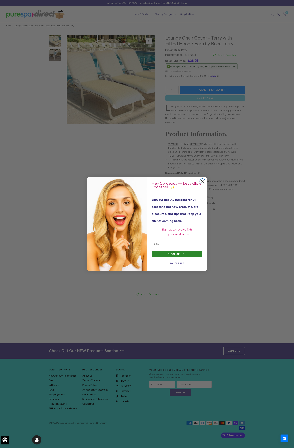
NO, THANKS (177, 263)
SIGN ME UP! (177, 254)
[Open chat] (284, 438)
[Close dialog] (202, 181)
